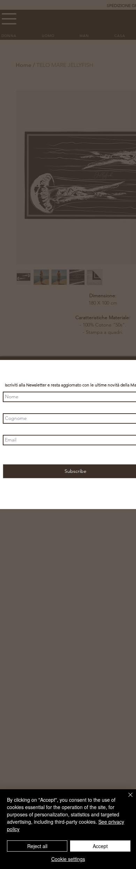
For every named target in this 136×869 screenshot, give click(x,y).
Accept (100, 846)
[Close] (126, 799)
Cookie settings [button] (68, 858)
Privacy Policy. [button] (103, 455)
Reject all (37, 846)
